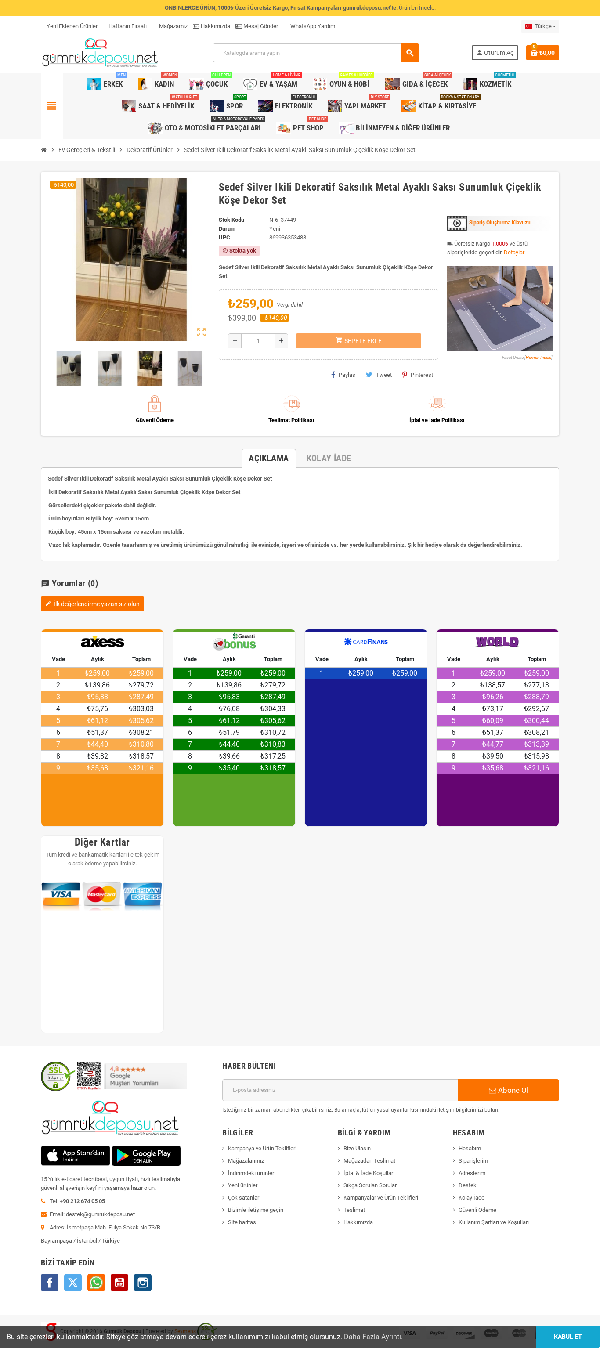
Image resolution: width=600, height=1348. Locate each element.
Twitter (73, 1282)
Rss (96, 1282)
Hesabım (470, 1148)
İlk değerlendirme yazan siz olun (92, 603)
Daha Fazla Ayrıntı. (373, 1337)
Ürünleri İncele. (417, 7)
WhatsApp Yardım (312, 26)
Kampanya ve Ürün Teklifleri (262, 1148)
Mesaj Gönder (260, 26)
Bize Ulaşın (357, 1148)
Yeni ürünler (242, 1185)
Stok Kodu (231, 220)
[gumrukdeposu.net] (101, 52)
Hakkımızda (214, 26)
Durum (227, 228)
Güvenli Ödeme (477, 1210)
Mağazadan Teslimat (369, 1160)
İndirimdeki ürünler (251, 1173)
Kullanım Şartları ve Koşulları (494, 1222)
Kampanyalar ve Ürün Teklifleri (380, 1197)
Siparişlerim (473, 1160)
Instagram (143, 1282)
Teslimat (354, 1210)
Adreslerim (472, 1173)
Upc (224, 237)
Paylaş (347, 375)
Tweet (384, 375)
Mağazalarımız (246, 1160)
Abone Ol (512, 1090)
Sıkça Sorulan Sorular (370, 1185)
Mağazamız (173, 26)
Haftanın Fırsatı (127, 26)
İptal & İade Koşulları (368, 1173)
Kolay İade (471, 1197)
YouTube (119, 1282)
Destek (468, 1185)
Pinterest (422, 375)
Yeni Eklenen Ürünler (72, 26)
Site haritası (242, 1222)
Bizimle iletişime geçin (255, 1210)
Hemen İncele (538, 357)
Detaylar (514, 252)
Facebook (49, 1282)
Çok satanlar (243, 1197)
